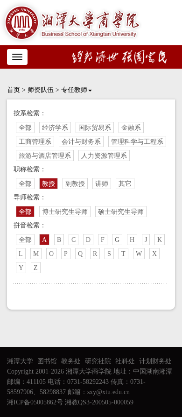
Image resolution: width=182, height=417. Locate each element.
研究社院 (98, 361)
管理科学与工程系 (137, 141)
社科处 (125, 361)
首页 (13, 89)
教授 (48, 183)
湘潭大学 (20, 361)
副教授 (75, 183)
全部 (25, 127)
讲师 (101, 183)
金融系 (131, 127)
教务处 (71, 361)
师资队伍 (41, 89)
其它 (125, 183)
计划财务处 (155, 361)
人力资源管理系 (104, 155)
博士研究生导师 (65, 211)
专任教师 (74, 89)
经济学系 (55, 127)
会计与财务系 (81, 141)
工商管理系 (35, 141)
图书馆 (47, 361)
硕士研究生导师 (121, 211)
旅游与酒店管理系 (45, 155)
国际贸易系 (94, 127)
